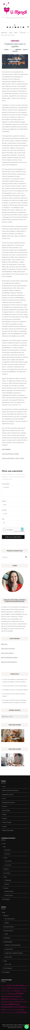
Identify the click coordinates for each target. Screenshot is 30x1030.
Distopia (25, 990)
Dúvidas (4, 814)
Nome (4, 501)
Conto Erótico (8, 861)
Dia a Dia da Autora (10, 918)
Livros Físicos (7, 873)
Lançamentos (7, 938)
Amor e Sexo (14, 40)
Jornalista (4, 1002)
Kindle (6, 934)
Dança (16, 991)
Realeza (8, 1012)
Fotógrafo (20, 999)
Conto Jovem (8, 865)
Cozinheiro (11, 990)
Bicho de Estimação (20, 988)
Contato (4, 826)
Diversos (7, 884)
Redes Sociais (8, 957)
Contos (5, 858)
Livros (3, 843)
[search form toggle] (28, 27)
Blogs (3, 912)
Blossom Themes (23, 1026)
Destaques (6, 869)
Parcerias (4, 806)
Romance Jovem (9, 895)
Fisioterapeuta (13, 999)
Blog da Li (4, 644)
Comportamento (9, 949)
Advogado (3, 985)
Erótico (20, 993)
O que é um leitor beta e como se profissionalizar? (14, 686)
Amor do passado (15, 985)
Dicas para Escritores (8, 648)
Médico (23, 1007)
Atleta (9, 988)
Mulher (5, 961)
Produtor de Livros (13, 1009)
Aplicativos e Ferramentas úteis (12, 945)
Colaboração (8, 880)
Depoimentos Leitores (7, 794)
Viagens (7, 922)
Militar (11, 1004)
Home (3, 786)
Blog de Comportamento (9, 662)
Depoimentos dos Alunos (8, 802)
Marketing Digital (8, 942)
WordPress (19, 1027)
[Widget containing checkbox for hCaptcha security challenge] (13, 530)
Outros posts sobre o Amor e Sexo (13, 458)
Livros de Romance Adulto (10, 454)
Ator (13, 988)
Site (3, 519)
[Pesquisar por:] (13, 557)
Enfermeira (12, 994)
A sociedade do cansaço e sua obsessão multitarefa (15, 689)
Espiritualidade (6, 996)
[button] (26, 1026)
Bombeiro (3, 990)
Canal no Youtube (6, 822)
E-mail (4, 510)
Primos (7, 1009)
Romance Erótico (9, 891)
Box (5, 846)
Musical (16, 1007)
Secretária (12, 1012)
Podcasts (4, 818)
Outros (5, 877)
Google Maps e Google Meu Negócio (14, 953)
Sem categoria (6, 899)
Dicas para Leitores (7, 653)
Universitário (21, 1012)
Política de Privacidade (7, 830)
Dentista (21, 990)
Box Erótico (7, 850)
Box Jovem (7, 854)
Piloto (27, 1007)
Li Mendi (6, 49)
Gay (23, 999)
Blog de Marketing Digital (9, 657)
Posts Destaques (8, 968)
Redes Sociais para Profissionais (10, 790)
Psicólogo (21, 1009)
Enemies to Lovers (4, 993)
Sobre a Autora (6, 810)
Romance (6, 888)
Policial (3, 1010)
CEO (7, 991)
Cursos (4, 798)
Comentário (5, 484)
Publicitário (4, 1012)
